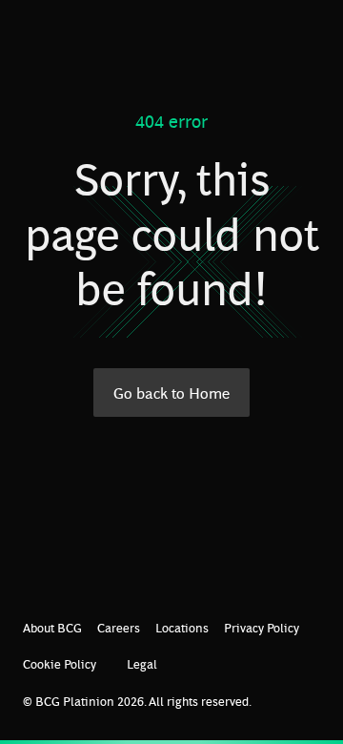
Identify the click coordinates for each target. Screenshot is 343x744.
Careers (118, 627)
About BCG (52, 627)
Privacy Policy (261, 627)
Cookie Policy (59, 663)
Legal (142, 663)
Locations (182, 627)
